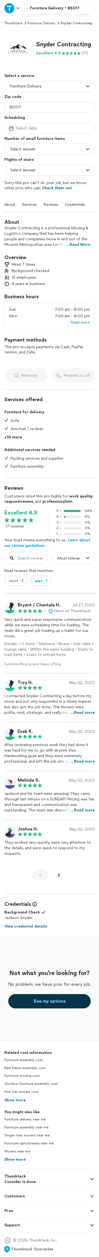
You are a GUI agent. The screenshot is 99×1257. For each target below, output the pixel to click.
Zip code (12, 96)
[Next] (59, 875)
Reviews (51, 204)
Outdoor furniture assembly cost (31, 1084)
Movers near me (17, 1151)
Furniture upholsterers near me (29, 1143)
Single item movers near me (27, 1135)
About (9, 204)
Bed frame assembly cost (25, 1068)
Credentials (75, 204)
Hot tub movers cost (21, 1092)
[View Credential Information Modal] (34, 904)
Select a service (19, 75)
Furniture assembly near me (26, 1127)
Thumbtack (13, 23)
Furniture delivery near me (25, 1119)
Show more (15, 1100)
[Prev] (40, 875)
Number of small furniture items (34, 138)
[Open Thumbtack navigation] (12, 8)
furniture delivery (41, 23)
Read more (80, 322)
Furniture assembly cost (23, 1060)
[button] (18, 48)
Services (29, 204)
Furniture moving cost (22, 1076)
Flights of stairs (19, 159)
